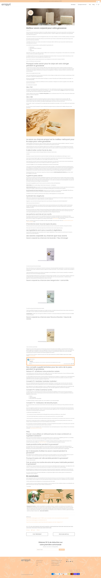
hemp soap (40, 527)
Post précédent (37, 534)
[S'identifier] (96, 4)
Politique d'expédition (55, 563)
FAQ (90, 4)
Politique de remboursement (56, 560)
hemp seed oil (34, 527)
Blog (93, 4)
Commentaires (32, 355)
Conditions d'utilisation (55, 565)
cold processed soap (54, 526)
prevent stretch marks (47, 527)
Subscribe (62, 549)
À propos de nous (39, 560)
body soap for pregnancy (45, 526)
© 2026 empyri (23, 574)
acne (31, 526)
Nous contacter (39, 562)
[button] (71, 571)
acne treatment (36, 526)
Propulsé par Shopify (29, 574)
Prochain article (64, 534)
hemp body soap (67, 526)
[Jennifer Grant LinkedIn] (50, 496)
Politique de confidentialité (56, 562)
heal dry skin (61, 526)
